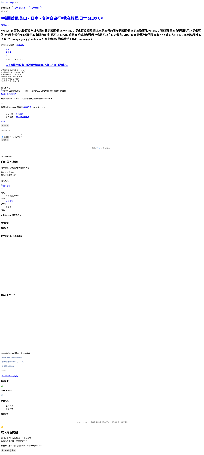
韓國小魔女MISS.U (9, 94)
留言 (31, 107)
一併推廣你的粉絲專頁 (7, 362)
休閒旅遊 (20, 45)
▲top (3, 121)
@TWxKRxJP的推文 (9, 376)
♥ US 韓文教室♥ (22, 117)
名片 (7, 55)
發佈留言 (5, 140)
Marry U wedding (19, 362)
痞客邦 (26, 107)
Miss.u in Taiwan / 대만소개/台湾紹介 (11, 357)
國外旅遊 (19, 114)
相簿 (7, 49)
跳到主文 (4, 25)
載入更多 (5, 125)
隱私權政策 (115, 422)
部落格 (8, 52)
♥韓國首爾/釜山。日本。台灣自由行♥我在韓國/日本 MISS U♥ (52, 18)
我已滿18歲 (6, 450)
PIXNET (84, 422)
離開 (13, 450)
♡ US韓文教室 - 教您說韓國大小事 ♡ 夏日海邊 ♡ (37, 65)
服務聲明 (124, 422)
